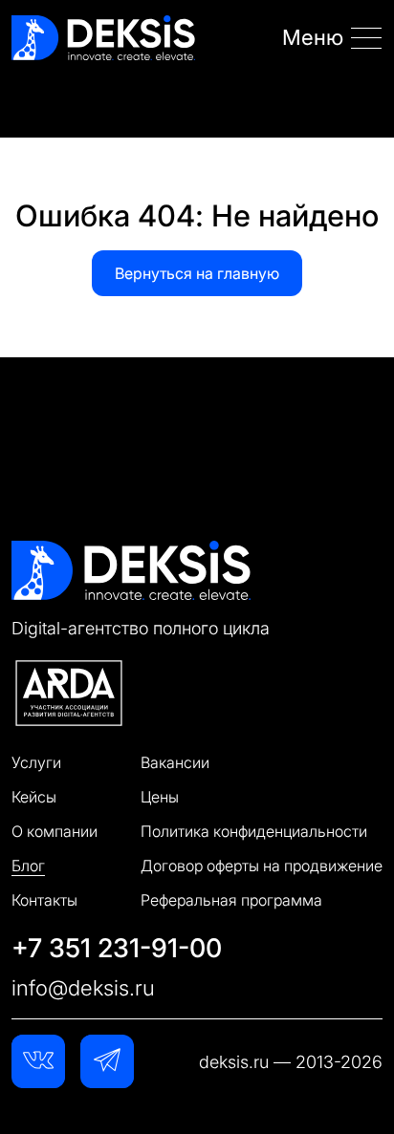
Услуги (36, 762)
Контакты (44, 899)
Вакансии (175, 762)
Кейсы (33, 796)
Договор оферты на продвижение (262, 865)
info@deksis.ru (83, 987)
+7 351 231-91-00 (116, 947)
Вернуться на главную (197, 273)
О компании (54, 831)
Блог (28, 865)
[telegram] (107, 1061)
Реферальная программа (231, 899)
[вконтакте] (38, 1061)
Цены (160, 796)
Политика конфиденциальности (254, 831)
